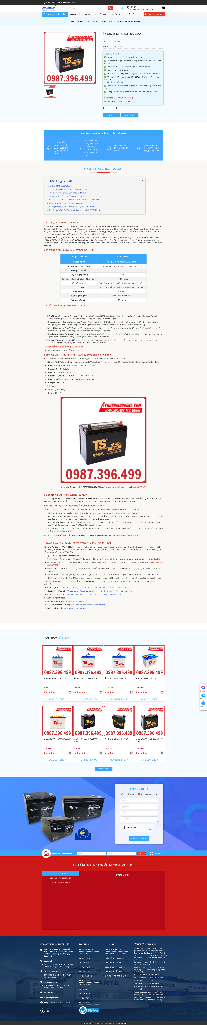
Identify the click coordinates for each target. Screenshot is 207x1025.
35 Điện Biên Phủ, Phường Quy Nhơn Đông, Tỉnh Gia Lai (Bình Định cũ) (92, 594)
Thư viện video (101, 14)
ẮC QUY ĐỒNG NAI (86, 949)
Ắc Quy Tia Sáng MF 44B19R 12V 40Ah (87, 740)
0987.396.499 (51, 2)
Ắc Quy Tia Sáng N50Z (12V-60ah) (57, 739)
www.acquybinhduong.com (123, 101)
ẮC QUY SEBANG (85, 1002)
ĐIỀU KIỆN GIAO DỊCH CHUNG (115, 976)
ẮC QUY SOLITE (84, 980)
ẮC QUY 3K (83, 989)
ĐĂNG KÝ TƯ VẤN (139, 838)
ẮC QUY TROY (84, 998)
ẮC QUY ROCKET (85, 958)
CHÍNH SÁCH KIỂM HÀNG (114, 971)
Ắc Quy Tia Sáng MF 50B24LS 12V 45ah (149, 740)
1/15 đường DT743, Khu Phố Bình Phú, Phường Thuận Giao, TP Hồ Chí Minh (98, 587)
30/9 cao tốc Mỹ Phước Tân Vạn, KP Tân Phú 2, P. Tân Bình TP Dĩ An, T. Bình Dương (99, 591)
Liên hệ (131, 14)
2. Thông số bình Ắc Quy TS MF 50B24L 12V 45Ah (67, 189)
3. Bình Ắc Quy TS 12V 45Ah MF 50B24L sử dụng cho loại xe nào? (73, 199)
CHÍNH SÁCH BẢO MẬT (113, 949)
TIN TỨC (88, 14)
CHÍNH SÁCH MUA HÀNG (114, 963)
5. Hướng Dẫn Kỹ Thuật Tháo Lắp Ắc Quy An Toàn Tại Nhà (71, 206)
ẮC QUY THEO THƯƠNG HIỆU (88, 21)
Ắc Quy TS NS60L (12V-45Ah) (85, 678)
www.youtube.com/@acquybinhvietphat (88, 604)
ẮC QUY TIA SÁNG (108, 21)
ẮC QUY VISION (84, 967)
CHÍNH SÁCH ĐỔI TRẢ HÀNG (115, 954)
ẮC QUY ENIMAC (85, 993)
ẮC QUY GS (83, 954)
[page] (42, 1011)
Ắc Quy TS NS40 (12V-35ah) (54, 678)
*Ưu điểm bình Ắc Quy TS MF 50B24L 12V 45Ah (68, 193)
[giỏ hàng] (163, 8)
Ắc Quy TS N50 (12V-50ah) (146, 678)
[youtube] (48, 1011)
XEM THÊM (103, 768)
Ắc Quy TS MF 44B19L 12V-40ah (117, 739)
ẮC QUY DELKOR (85, 963)
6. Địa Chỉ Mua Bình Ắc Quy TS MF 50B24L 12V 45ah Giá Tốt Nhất (73, 210)
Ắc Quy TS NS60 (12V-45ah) (116, 678)
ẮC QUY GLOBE (84, 985)
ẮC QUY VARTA (84, 971)
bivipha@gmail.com (68, 2)
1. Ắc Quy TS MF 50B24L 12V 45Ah (61, 186)
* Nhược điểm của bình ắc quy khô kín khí (66, 196)
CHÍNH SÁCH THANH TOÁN (114, 958)
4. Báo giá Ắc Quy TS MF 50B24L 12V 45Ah (64, 203)
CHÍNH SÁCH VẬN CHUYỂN (115, 967)
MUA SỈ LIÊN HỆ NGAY (57, 699)
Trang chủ (75, 14)
